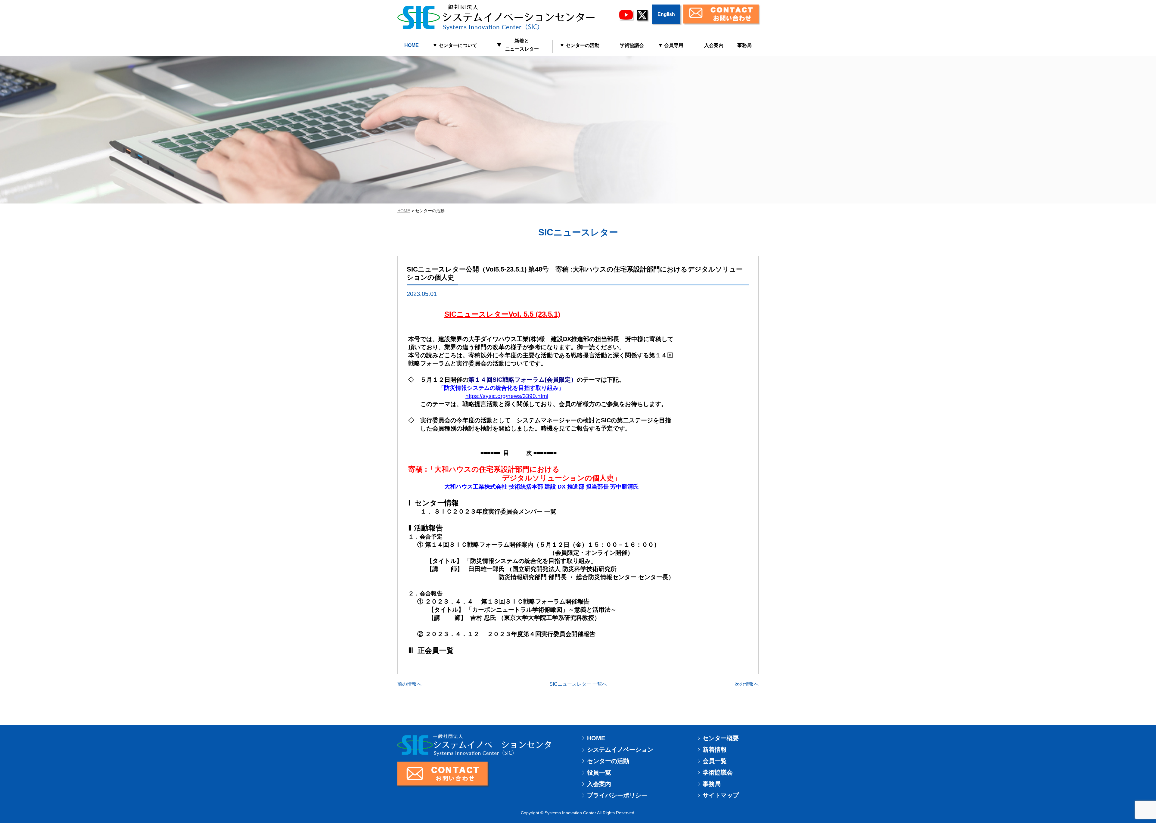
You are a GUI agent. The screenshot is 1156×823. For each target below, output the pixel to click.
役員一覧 (599, 772)
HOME (411, 45)
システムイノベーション (620, 749)
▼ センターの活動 (579, 45)
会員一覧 (715, 761)
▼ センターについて (455, 45)
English (666, 14)
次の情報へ (747, 684)
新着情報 (715, 749)
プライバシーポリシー (617, 795)
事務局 (744, 45)
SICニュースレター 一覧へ (578, 684)
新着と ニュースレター (518, 44)
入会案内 (713, 45)
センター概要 (721, 738)
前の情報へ (409, 684)
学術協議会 (632, 45)
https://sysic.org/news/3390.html (506, 396)
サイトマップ (721, 795)
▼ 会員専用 (670, 45)
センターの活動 (608, 761)
